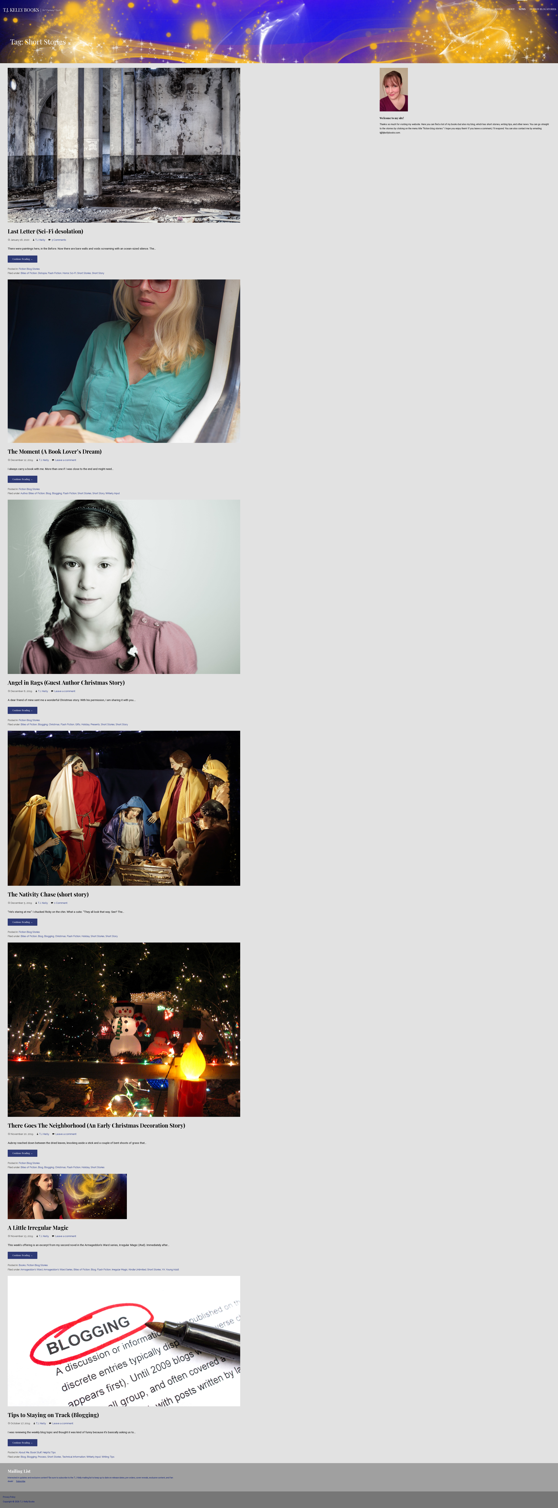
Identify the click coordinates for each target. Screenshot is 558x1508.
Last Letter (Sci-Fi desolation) (45, 231)
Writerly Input (112, 493)
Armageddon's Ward (31, 1269)
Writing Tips (108, 1456)
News (522, 9)
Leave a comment (65, 460)
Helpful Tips (49, 1452)
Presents (95, 724)
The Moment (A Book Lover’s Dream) (55, 451)
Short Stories (84, 273)
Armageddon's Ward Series (58, 1269)
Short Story (98, 273)
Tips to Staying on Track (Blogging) (53, 1415)
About (511, 9)
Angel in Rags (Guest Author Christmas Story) (66, 682)
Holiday (85, 724)
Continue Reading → (22, 259)
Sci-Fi (73, 273)
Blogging (57, 493)
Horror (65, 273)
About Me (24, 1452)
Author (23, 493)
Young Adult (172, 1269)
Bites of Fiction (29, 273)
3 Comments (59, 239)
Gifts (77, 724)
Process (42, 1456)
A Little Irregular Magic (38, 1227)
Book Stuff (36, 1452)
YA (163, 1269)
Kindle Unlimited (137, 1269)
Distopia (42, 273)
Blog (48, 493)
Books (499, 9)
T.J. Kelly (40, 239)
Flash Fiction (54, 273)
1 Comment (60, 902)
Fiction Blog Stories (543, 9)
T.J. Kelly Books (21, 10)
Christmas (54, 724)
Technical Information (73, 1456)
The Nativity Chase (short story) (48, 894)
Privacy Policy (9, 1497)
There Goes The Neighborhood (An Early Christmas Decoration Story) (96, 1125)
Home (487, 9)
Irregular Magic (120, 1269)
